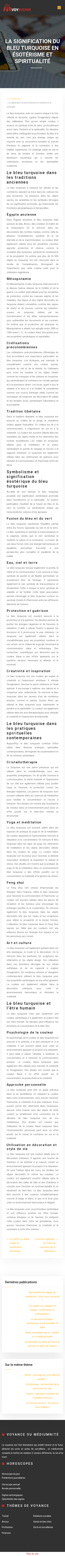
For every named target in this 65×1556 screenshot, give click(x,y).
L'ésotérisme (15, 99)
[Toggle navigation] (59, 7)
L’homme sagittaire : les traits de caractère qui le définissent (45, 1245)
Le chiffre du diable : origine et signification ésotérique (19, 1245)
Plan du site (32, 1553)
